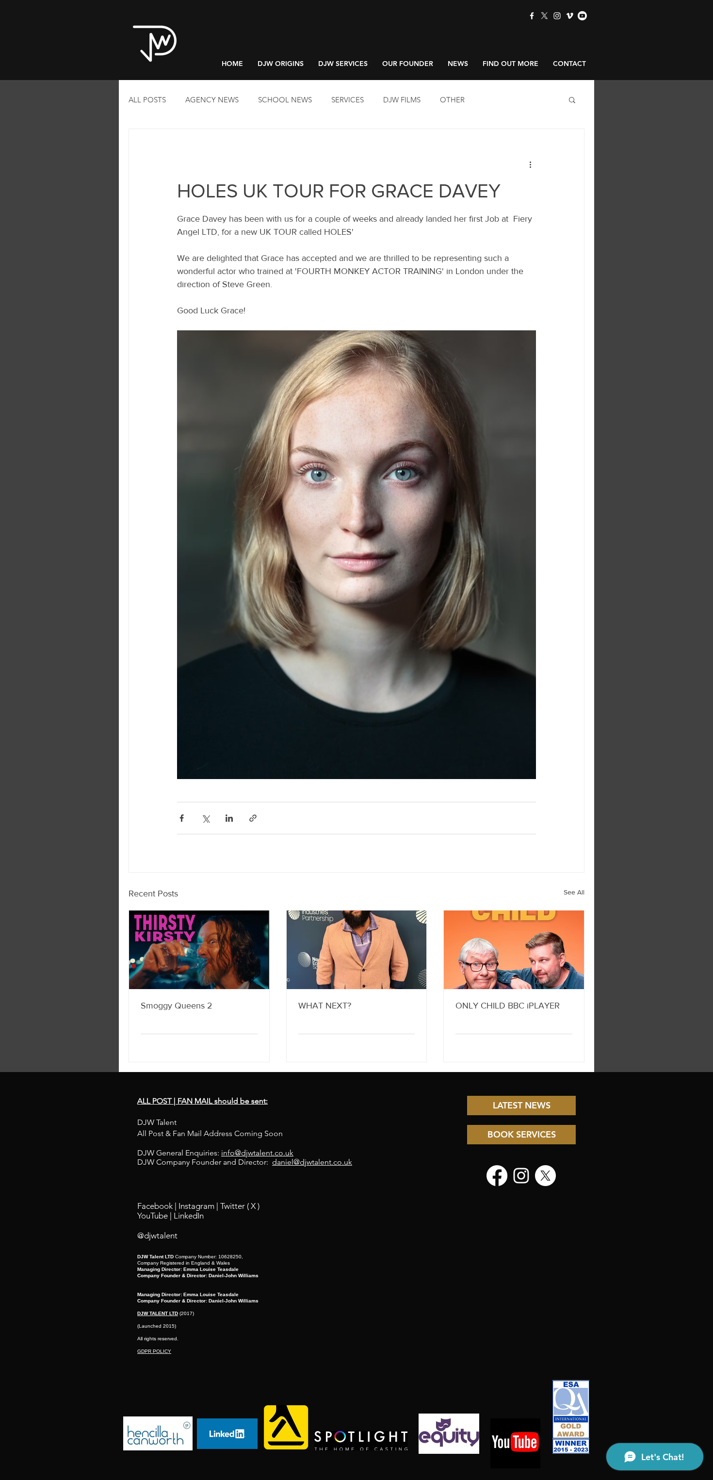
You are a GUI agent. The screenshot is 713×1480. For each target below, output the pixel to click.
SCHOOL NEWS (285, 99)
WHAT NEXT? (324, 1005)
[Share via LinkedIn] (229, 818)
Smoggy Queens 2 (176, 1005)
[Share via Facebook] (181, 818)
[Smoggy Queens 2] (199, 950)
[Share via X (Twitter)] (205, 818)
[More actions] (530, 164)
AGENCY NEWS (212, 99)
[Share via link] (253, 818)
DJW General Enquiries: (215, 1152)
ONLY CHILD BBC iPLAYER (507, 1005)
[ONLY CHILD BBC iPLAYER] (514, 950)
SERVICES (347, 99)
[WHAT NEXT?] (357, 950)
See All (574, 892)
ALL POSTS (147, 99)
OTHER (452, 99)
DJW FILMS (402, 99)
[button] (572, 99)
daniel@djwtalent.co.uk (312, 1162)
